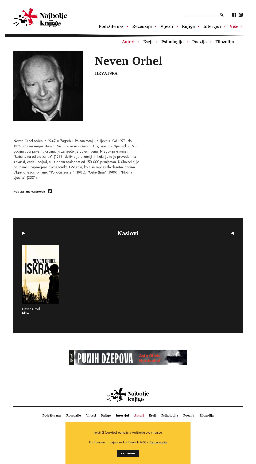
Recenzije (142, 26)
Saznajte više (158, 442)
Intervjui (212, 26)
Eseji (148, 41)
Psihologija (172, 41)
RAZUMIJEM (128, 453)
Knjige (188, 26)
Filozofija (224, 41)
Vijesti (166, 26)
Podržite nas (111, 26)
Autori (128, 41)
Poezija (199, 41)
